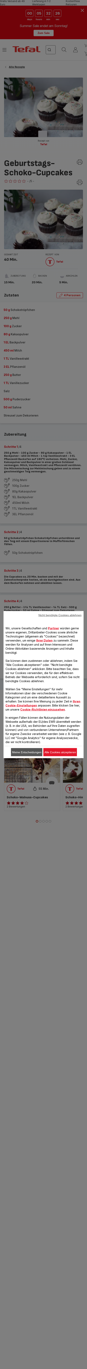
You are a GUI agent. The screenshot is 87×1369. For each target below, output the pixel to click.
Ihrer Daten (44, 640)
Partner (53, 628)
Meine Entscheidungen (26, 752)
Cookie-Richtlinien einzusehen (42, 709)
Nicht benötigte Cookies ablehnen (60, 615)
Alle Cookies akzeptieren (60, 752)
